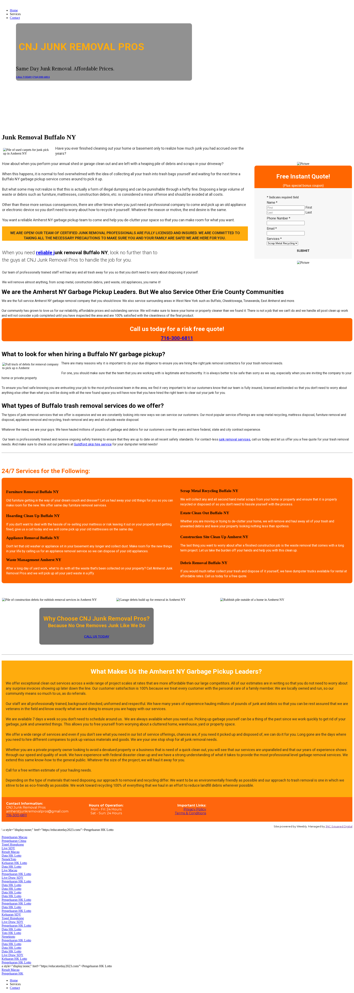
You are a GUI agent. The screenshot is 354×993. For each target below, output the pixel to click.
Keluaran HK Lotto (14, 863)
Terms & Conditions (190, 813)
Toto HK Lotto (11, 933)
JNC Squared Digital (339, 826)
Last (308, 212)
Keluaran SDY (11, 914)
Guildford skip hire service (93, 444)
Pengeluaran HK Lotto (16, 874)
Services (274, 239)
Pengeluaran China (14, 841)
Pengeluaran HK (12, 973)
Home (14, 10)
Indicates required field (283, 197)
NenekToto (9, 859)
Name (272, 202)
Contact (15, 17)
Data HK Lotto (11, 855)
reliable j (45, 252)
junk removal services (234, 439)
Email (272, 228)
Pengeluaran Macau (14, 837)
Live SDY (8, 848)
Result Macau (10, 852)
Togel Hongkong (13, 844)
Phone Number (278, 218)
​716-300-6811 (177, 338)
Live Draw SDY (12, 877)
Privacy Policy (195, 809)
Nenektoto (8, 936)
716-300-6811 (16, 815)
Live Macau (9, 870)
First (308, 207)
